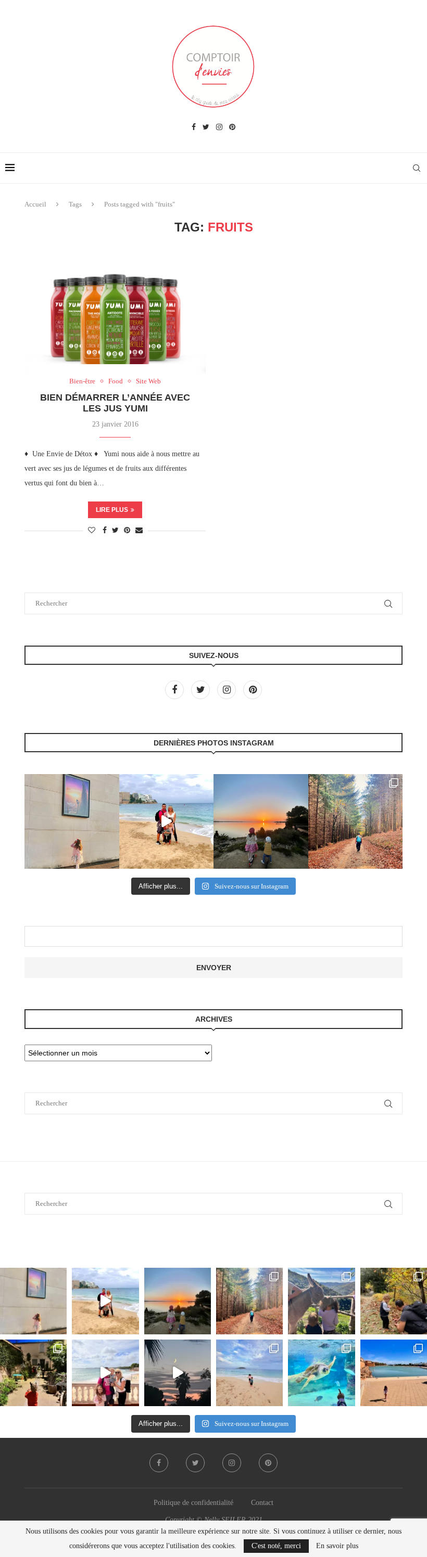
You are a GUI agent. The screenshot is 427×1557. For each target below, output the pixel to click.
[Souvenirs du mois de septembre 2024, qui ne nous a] (177, 1373)
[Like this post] (91, 530)
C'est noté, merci (276, 1546)
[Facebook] (194, 127)
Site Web (148, 381)
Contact (262, 1503)
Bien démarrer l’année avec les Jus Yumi (115, 403)
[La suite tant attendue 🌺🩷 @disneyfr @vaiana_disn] (71, 821)
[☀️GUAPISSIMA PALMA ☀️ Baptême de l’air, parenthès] (393, 1373)
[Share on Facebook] (105, 530)
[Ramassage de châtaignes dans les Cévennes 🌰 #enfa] (393, 1301)
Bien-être (82, 381)
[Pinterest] (232, 127)
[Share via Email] (139, 530)
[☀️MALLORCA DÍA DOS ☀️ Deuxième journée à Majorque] (321, 1373)
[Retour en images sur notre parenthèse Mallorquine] (105, 1373)
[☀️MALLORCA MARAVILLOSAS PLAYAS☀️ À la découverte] (249, 1373)
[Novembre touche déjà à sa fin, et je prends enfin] (166, 821)
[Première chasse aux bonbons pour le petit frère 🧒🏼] (33, 1373)
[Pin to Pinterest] (127, 530)
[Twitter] (206, 127)
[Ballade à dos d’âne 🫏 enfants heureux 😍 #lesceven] (321, 1301)
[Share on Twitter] (115, 530)
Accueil (35, 204)
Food (115, 381)
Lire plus (112, 509)
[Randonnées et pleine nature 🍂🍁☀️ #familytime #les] (355, 821)
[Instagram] (219, 127)
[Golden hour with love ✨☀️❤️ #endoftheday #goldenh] (261, 821)
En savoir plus (337, 1546)
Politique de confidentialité (193, 1503)
